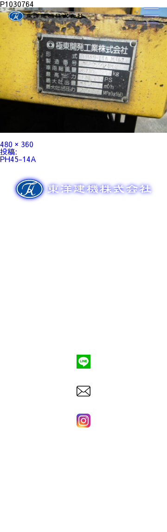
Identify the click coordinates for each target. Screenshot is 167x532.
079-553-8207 (83, 330)
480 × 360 (16, 144)
